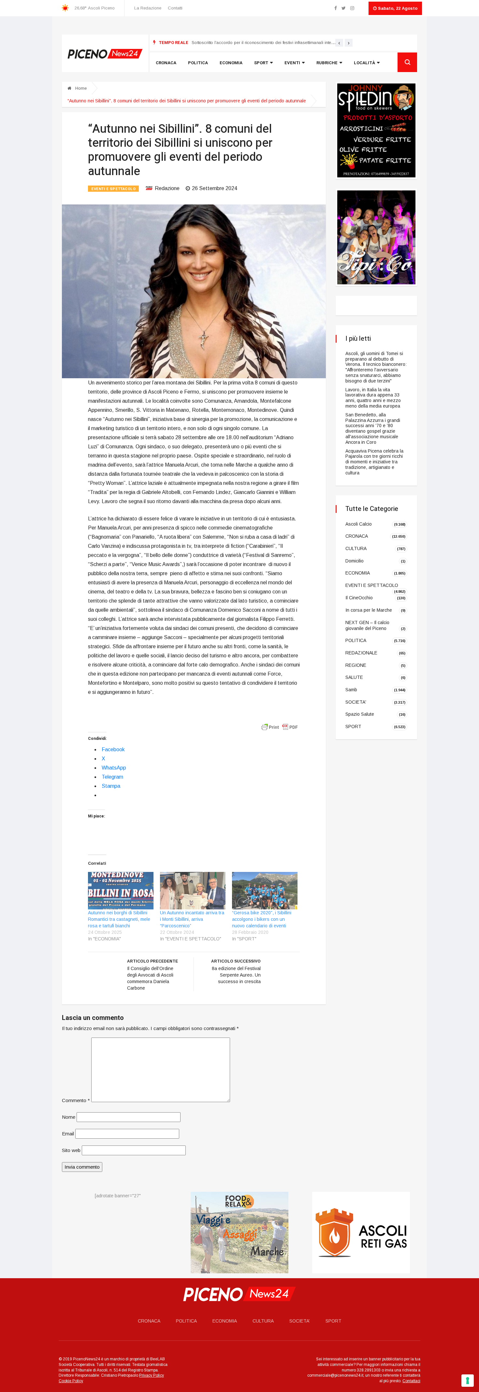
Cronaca (166, 63)
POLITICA (355, 640)
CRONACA (356, 536)
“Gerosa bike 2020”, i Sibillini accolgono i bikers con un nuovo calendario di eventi (261, 919)
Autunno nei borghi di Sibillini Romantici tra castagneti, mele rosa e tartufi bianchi (119, 919)
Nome (68, 1117)
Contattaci (411, 1381)
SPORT (353, 726)
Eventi (292, 63)
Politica (198, 63)
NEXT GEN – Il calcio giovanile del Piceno (367, 625)
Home (80, 88)
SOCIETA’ (299, 1321)
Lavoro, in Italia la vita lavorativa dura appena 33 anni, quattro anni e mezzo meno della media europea (373, 398)
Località (364, 63)
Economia (231, 63)
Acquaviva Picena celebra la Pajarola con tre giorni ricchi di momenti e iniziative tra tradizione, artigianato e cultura (374, 461)
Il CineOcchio (359, 597)
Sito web (71, 1150)
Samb (351, 689)
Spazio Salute (359, 714)
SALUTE (354, 677)
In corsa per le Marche (368, 610)
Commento (76, 1100)
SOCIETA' (355, 702)
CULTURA (356, 548)
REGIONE (355, 664)
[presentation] (339, 43)
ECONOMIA (357, 573)
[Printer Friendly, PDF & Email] (279, 726)
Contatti (175, 8)
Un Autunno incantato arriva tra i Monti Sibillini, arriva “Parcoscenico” (192, 919)
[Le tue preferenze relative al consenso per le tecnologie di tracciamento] (467, 1380)
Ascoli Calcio (358, 523)
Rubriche (327, 63)
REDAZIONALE (361, 652)
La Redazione (147, 8)
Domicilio (354, 560)
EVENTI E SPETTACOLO (113, 189)
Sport (261, 63)
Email (68, 1133)
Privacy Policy (151, 1375)
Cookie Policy (71, 1381)
